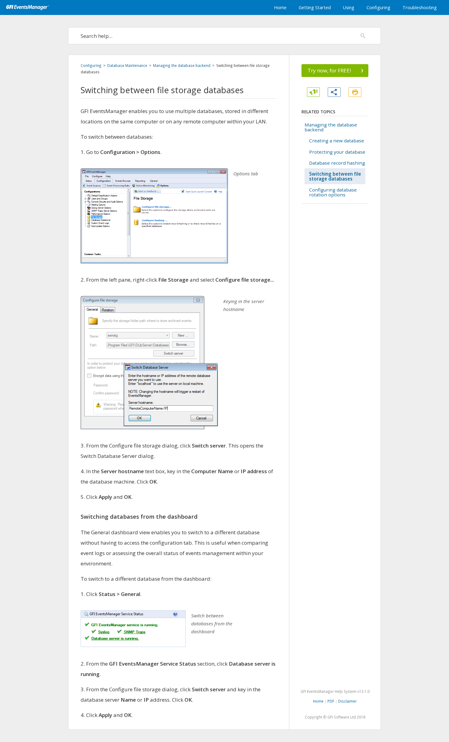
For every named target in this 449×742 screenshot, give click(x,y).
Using (348, 7)
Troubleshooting (420, 7)
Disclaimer (347, 701)
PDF (330, 701)
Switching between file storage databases (335, 176)
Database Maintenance (127, 65)
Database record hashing (337, 163)
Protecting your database (337, 152)
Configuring (378, 7)
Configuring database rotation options (333, 192)
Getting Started (315, 7)
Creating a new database (336, 140)
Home (280, 7)
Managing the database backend (181, 65)
